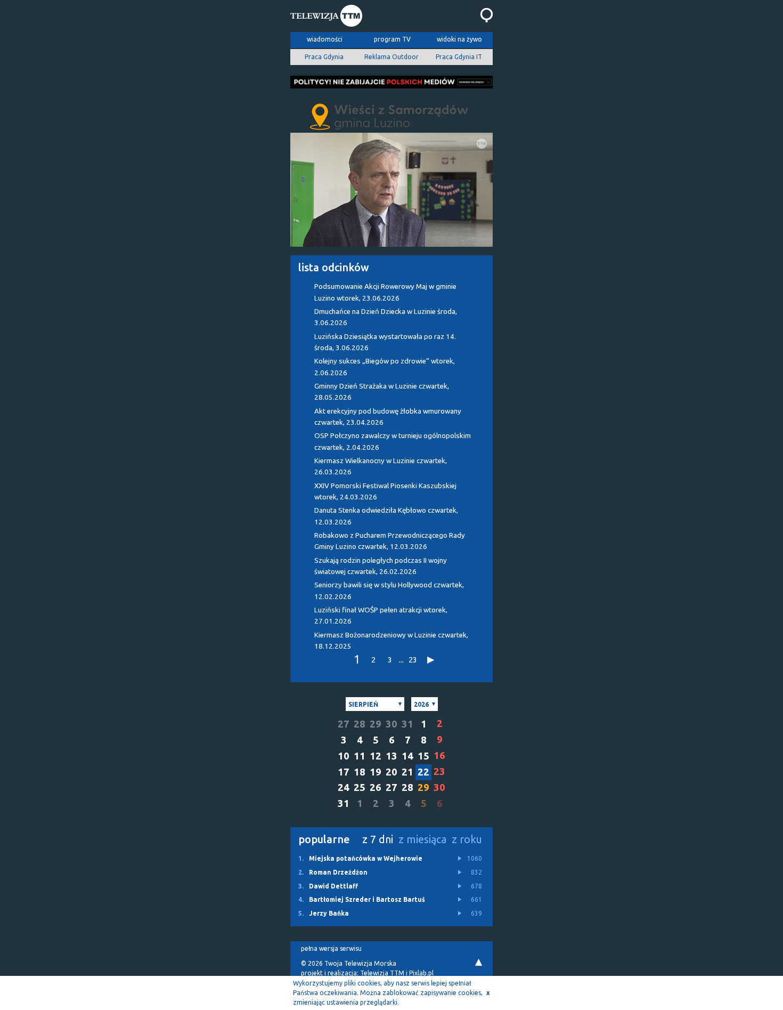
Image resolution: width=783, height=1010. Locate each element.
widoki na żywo (459, 39)
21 (407, 772)
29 (375, 724)
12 (375, 756)
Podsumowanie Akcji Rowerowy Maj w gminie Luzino (385, 292)
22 (423, 772)
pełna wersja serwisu (331, 948)
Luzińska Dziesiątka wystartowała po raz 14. (385, 342)
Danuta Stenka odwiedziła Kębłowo (386, 516)
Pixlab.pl (421, 972)
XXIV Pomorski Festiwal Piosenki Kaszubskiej (385, 491)
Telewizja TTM (382, 972)
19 (375, 772)
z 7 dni (377, 839)
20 (391, 772)
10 (343, 756)
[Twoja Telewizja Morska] (326, 17)
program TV (392, 39)
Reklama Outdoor (391, 56)
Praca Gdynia (324, 56)
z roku (467, 839)
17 (343, 772)
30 (391, 724)
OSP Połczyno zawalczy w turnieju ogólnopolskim (392, 441)
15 (423, 756)
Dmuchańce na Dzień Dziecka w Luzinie (385, 317)
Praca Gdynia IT (459, 56)
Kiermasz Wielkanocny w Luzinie (380, 466)
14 (407, 756)
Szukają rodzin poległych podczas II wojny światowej (380, 566)
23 (413, 659)
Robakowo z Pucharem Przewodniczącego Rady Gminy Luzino (389, 541)
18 (359, 772)
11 (359, 756)
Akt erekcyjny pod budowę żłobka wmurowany (387, 416)
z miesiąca (422, 839)
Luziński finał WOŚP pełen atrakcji (380, 615)
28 (359, 724)
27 (343, 724)
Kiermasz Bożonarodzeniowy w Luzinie (391, 640)
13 (391, 756)
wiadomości (324, 39)
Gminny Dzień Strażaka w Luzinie (381, 391)
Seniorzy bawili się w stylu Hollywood (389, 590)
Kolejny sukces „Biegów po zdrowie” (384, 366)
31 (407, 724)
